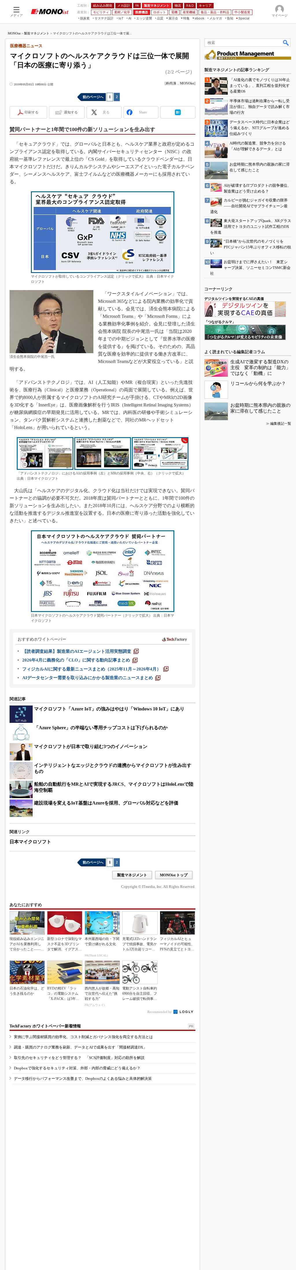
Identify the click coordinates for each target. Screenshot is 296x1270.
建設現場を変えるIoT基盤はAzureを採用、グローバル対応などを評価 (106, 802)
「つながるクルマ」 (220, 322)
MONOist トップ (174, 875)
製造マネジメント (36, 33)
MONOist (14, 33)
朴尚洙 (171, 83)
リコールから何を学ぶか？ (258, 383)
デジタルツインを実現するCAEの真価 (234, 299)
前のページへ (93, 97)
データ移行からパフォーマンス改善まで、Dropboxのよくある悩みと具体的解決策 (83, 1078)
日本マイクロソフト (30, 841)
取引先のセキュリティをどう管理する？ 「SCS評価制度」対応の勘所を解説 (79, 1057)
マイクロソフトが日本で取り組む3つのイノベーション (90, 746)
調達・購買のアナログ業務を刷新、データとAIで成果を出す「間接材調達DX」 (80, 1047)
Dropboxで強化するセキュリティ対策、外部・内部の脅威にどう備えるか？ (77, 1068)
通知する (71, 112)
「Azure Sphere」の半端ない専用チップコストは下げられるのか (101, 727)
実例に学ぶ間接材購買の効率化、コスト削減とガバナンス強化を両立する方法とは (83, 1037)
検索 (286, 43)
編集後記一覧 (280, 423)
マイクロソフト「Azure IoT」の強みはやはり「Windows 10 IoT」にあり (109, 708)
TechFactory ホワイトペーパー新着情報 (45, 1026)
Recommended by (160, 1012)
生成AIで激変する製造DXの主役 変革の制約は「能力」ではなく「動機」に (260, 367)
